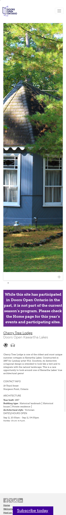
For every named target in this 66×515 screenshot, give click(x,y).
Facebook (5, 500)
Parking (12, 345)
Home (6, 505)
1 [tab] (8, 282)
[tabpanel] (33, 152)
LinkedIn (20, 500)
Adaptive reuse (5, 345)
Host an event (11, 512)
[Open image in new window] (60, 277)
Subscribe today (32, 510)
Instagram (15, 500)
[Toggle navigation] (59, 11)
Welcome (8, 509)
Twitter (10, 500)
